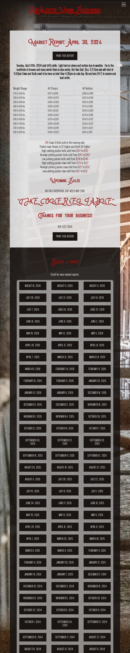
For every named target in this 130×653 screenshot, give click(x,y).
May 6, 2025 (97, 515)
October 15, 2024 (64, 610)
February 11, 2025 (97, 550)
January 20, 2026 (97, 381)
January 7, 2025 (65, 574)
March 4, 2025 (65, 550)
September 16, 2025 (33, 455)
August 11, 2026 (65, 286)
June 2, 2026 (97, 321)
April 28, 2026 (32, 345)
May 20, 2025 (32, 515)
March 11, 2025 (32, 550)
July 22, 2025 (97, 479)
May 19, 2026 (32, 333)
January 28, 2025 (65, 562)
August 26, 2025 (33, 467)
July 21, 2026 (65, 297)
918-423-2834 (65, 227)
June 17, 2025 (65, 503)
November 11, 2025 (33, 416)
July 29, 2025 (65, 479)
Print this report (65, 56)
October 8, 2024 (97, 610)
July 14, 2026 (97, 297)
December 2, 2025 (65, 404)
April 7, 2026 (32, 357)
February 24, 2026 (65, 369)
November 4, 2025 (65, 416)
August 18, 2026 (33, 286)
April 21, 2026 (65, 345)
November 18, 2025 (97, 404)
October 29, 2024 (97, 598)
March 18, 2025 (97, 538)
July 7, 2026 (33, 309)
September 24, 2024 (65, 623)
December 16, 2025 (97, 392)
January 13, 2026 (32, 392)
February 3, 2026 (65, 381)
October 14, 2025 (64, 428)
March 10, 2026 (32, 369)
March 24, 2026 (97, 357)
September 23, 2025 (65, 441)
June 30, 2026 (65, 309)
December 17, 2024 (97, 574)
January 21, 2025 (97, 562)
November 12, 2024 (32, 598)
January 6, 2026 (65, 392)
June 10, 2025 (97, 503)
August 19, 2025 (65, 467)
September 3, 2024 (65, 637)
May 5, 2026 (97, 333)
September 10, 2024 (33, 637)
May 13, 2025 (65, 515)
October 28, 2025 (97, 416)
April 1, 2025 (32, 538)
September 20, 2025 (97, 441)
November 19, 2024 (97, 586)
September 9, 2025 (65, 455)
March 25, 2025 (65, 538)
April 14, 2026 (97, 345)
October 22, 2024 (33, 610)
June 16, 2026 (33, 321)
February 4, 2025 (32, 562)
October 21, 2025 (32, 428)
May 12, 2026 (65, 333)
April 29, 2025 (32, 527)
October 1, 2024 (33, 622)
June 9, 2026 (65, 321)
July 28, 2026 (33, 297)
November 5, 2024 (65, 598)
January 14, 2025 (32, 574)
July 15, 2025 (32, 491)
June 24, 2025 (33, 503)
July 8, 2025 (65, 491)
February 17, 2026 (97, 369)
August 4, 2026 (97, 286)
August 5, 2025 (32, 479)
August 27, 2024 (97, 637)
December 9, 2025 (33, 404)
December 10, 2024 (32, 586)
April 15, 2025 (65, 527)
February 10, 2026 (33, 381)
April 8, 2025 (97, 527)
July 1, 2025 (97, 491)
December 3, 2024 (65, 586)
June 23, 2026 (97, 309)
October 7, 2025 (97, 428)
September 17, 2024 (97, 622)
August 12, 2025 (97, 467)
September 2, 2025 (97, 455)
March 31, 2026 (65, 357)
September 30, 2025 (32, 441)
